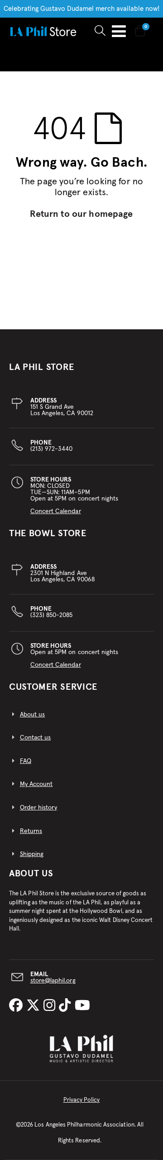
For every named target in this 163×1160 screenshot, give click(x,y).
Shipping (32, 854)
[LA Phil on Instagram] (51, 1006)
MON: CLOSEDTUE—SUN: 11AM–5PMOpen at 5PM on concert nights (74, 496)
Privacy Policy (81, 1100)
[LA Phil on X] (34, 1006)
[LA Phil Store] (43, 31)
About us (32, 714)
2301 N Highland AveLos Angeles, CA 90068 (62, 573)
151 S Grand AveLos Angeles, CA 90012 (61, 407)
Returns (31, 831)
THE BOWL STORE (47, 533)
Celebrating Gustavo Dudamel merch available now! (82, 8)
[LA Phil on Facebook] (17, 1006)
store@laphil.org (53, 981)
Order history (39, 808)
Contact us (35, 737)
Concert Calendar (55, 511)
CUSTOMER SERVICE (53, 687)
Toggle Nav (119, 31)
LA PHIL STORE (41, 367)
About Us (31, 873)
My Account (36, 784)
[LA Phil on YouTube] (82, 1006)
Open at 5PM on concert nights (74, 655)
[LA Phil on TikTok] (66, 1006)
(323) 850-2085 (51, 612)
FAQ (25, 761)
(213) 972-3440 (51, 446)
